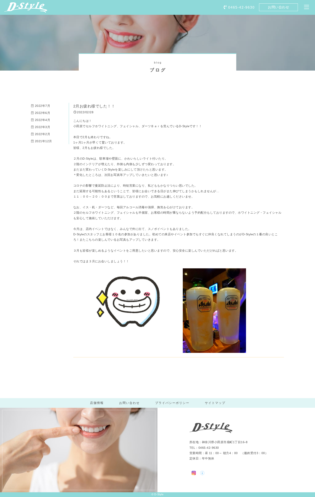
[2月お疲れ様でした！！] (132, 329)
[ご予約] (202, 472)
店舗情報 (97, 403)
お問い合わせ (278, 7)
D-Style (159, 494)
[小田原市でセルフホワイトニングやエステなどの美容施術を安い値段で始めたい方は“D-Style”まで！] (25, 9)
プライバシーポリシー (172, 403)
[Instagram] (193, 472)
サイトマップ (215, 403)
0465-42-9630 (241, 7)
